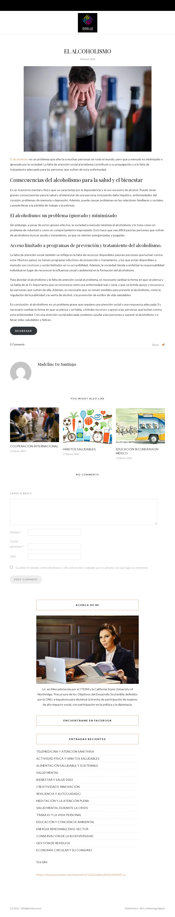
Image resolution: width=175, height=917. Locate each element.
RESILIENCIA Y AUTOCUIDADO (58, 794)
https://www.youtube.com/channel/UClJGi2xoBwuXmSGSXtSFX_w (81, 874)
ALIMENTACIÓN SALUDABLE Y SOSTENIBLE (67, 765)
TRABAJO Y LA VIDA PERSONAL (59, 815)
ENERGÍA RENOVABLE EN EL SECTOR (62, 829)
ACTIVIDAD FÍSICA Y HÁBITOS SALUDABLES (67, 758)
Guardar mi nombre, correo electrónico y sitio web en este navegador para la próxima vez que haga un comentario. (82, 567)
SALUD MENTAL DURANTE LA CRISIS (62, 808)
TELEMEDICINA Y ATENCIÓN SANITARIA (65, 751)
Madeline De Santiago (57, 364)
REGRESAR (23, 330)
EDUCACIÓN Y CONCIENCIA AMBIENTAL (65, 822)
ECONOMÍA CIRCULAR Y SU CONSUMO (64, 850)
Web (13, 556)
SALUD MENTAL (47, 772)
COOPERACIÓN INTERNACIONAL (34, 446)
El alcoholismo (19, 159)
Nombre (15, 532)
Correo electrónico (17, 544)
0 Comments (17, 344)
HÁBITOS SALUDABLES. (79, 449)
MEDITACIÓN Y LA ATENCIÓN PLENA (62, 801)
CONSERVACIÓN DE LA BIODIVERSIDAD (64, 836)
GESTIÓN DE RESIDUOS (53, 843)
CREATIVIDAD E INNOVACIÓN (58, 786)
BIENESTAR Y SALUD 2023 (54, 779)
